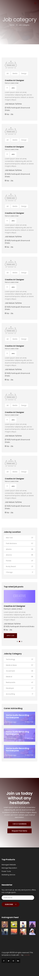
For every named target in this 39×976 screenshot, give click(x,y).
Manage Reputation (9, 868)
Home (12, 25)
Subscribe (9, 904)
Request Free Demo (19, 831)
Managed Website (9, 865)
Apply (13, 88)
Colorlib (27, 955)
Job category (24, 25)
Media (15, 73)
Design (24, 73)
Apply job (10, 635)
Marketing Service (8, 875)
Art (8, 73)
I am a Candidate (19, 824)
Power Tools (6, 871)
